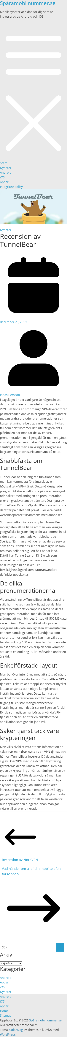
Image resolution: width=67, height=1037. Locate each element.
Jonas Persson (10, 395)
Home (4, 1011)
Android (5, 172)
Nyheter (5, 168)
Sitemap (6, 1015)
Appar (4, 182)
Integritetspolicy (11, 187)
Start (3, 163)
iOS (2, 177)
